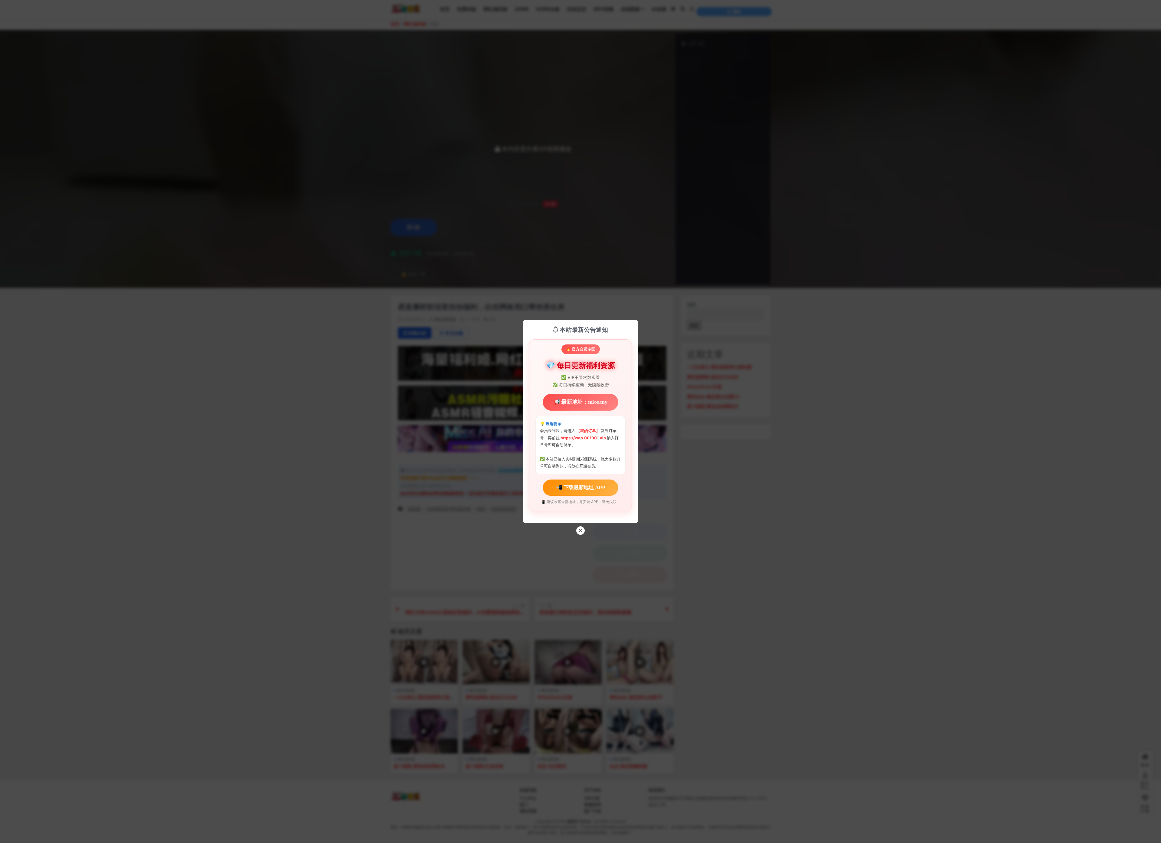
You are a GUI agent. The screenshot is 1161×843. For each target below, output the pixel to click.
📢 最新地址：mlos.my (580, 402)
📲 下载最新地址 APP (580, 487)
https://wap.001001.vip (584, 437)
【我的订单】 (588, 430)
